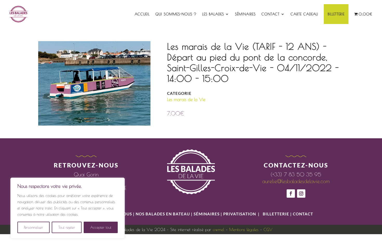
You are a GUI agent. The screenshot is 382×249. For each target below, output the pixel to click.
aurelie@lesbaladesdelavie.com (296, 181)
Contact (270, 14)
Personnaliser (33, 227)
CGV (268, 229)
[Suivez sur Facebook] (291, 193)
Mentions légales (244, 229)
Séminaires (245, 14)
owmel (218, 229)
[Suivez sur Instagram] (301, 193)
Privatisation (239, 213)
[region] (67, 208)
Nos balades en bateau (163, 213)
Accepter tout (100, 227)
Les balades (213, 14)
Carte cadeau (304, 14)
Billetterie (336, 14)
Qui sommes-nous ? (175, 14)
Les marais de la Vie (186, 99)
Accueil (142, 14)
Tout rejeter (66, 227)
